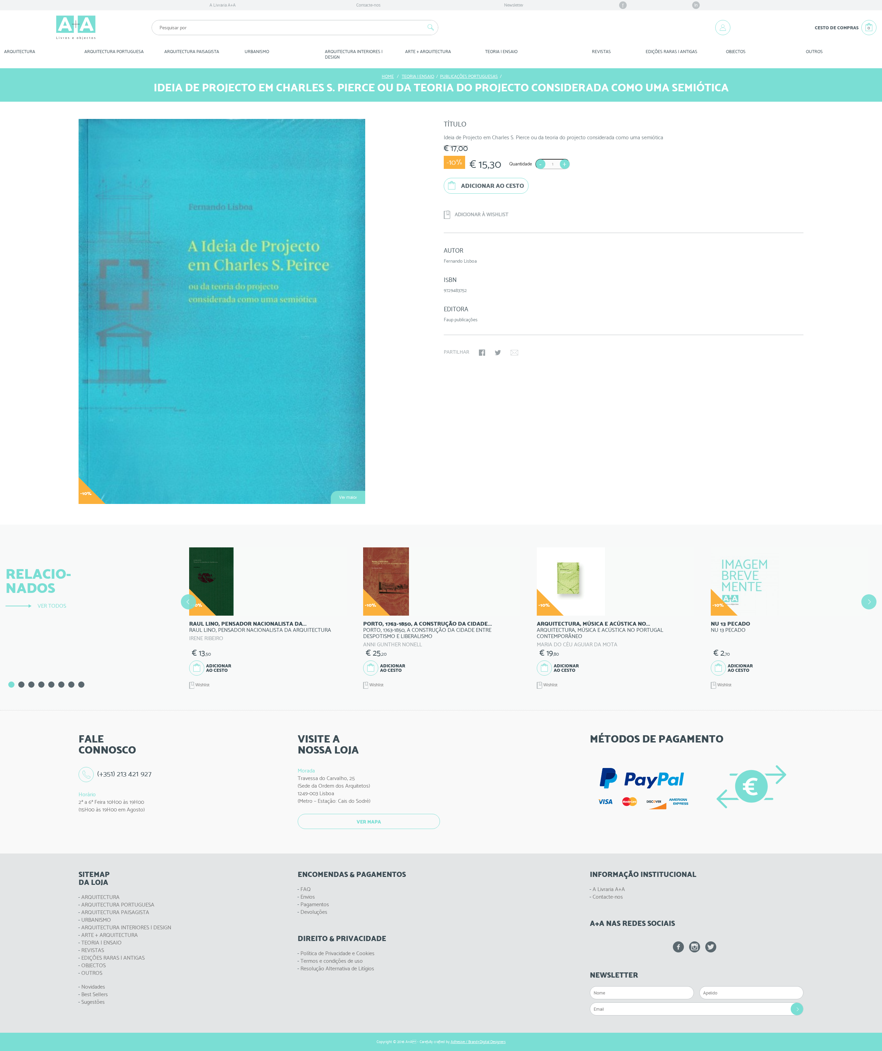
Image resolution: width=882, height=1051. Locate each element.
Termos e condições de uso (331, 961)
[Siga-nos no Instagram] (694, 946)
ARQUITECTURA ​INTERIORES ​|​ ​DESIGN (354, 54)
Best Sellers (94, 994)
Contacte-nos (368, 5)
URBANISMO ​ (257, 51)
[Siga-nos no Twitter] (710, 946)
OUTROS (814, 51)
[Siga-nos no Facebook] (678, 946)
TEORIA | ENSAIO (101, 942)
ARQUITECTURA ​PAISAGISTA (191, 51)
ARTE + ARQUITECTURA (109, 935)
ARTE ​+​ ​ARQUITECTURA (428, 51)
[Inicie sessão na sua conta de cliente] (722, 27)
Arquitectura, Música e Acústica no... (593, 623)
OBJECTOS (736, 51)
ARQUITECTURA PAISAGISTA (115, 912)
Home (388, 76)
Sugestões (93, 1002)
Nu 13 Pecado (730, 623)
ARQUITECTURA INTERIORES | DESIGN (126, 927)
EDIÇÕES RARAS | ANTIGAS (113, 957)
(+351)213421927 (124, 773)
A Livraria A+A (222, 5)
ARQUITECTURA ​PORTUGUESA (114, 51)
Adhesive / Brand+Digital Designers (478, 1042)
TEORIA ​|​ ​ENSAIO (501, 51)
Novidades (93, 986)
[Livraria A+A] (76, 27)
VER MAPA (369, 822)
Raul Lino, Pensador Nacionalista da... (248, 623)
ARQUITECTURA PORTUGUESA (117, 904)
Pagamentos (314, 904)
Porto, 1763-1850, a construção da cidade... (427, 623)
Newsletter (513, 5)
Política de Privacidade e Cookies (337, 953)
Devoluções (313, 912)
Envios (307, 896)
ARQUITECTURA (19, 51)
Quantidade (520, 163)
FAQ (305, 889)
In (696, 5)
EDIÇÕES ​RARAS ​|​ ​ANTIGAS (671, 51)
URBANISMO (96, 920)
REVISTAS (601, 51)
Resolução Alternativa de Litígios (337, 968)
